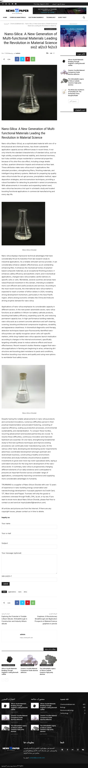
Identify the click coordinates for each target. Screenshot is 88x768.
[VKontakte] (83, 750)
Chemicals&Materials (17, 24)
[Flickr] (73, 750)
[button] (83, 17)
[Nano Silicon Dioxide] (29, 223)
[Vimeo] (12, 4)
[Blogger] (62, 750)
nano (19, 592)
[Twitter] (9, 4)
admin (18, 53)
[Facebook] (3, 4)
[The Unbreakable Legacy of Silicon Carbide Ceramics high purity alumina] (48, 660)
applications (12, 592)
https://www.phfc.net (26, 637)
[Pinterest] (27, 59)
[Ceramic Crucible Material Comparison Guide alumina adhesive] (29, 660)
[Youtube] (15, 4)
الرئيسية (6, 24)
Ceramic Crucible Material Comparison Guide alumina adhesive (29, 670)
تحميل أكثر (73, 101)
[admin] (11, 636)
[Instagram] (6, 4)
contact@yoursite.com (37, 758)
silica (25, 592)
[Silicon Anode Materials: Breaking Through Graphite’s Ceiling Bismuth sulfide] (10, 660)
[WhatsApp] (33, 59)
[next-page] (6, 679)
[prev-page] (3, 679)
